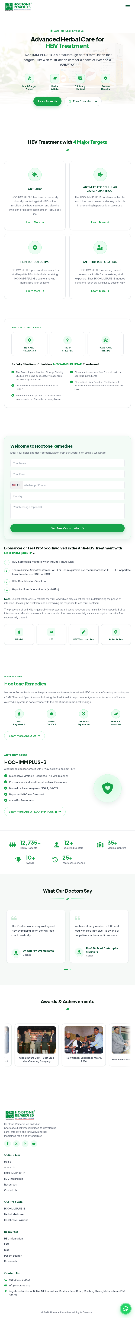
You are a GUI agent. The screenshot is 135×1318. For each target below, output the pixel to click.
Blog (6, 1249)
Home (7, 1161)
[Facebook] (7, 1143)
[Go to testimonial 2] (69, 969)
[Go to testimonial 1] (64, 969)
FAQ (6, 1244)
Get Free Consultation (65, 528)
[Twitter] (16, 1143)
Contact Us (10, 1190)
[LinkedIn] (25, 1143)
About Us (9, 1167)
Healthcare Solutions (16, 1219)
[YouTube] (34, 1143)
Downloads (10, 1261)
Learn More (45, 101)
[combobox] (17, 485)
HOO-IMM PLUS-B (14, 1173)
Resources (10, 1184)
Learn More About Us (22, 735)
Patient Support (13, 1255)
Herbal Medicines (14, 1214)
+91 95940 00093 (19, 1279)
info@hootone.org (19, 1285)
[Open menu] (127, 6)
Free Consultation (85, 101)
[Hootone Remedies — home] (18, 6)
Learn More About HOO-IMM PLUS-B (33, 811)
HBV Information (13, 1178)
